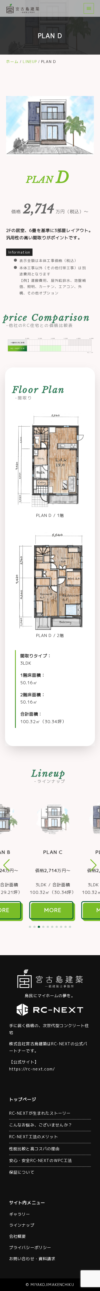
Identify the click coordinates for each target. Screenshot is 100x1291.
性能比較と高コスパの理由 (34, 1149)
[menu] (89, 8)
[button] (30, 927)
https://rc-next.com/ (32, 1069)
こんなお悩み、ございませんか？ (40, 1125)
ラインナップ (21, 1225)
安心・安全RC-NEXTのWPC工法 (40, 1160)
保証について (21, 1172)
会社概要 (17, 1236)
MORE (50, 910)
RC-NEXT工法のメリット (33, 1137)
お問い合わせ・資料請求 (32, 1259)
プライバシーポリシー (30, 1247)
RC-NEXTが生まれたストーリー (40, 1113)
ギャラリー (19, 1214)
